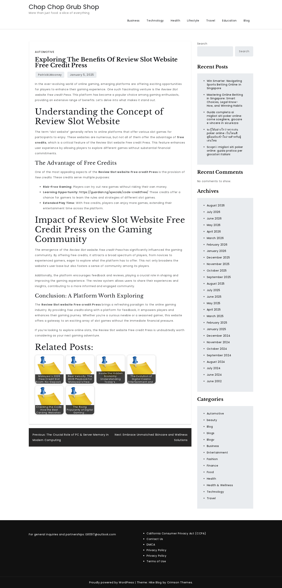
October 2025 (217, 270)
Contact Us (155, 539)
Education (229, 20)
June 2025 (214, 297)
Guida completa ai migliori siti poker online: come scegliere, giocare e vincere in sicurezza (224, 117)
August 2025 (216, 284)
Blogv (211, 440)
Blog (247, 20)
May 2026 (214, 225)
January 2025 (216, 329)
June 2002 (214, 381)
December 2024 (218, 336)
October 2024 (217, 349)
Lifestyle (193, 20)
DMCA (151, 544)
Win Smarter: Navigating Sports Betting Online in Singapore (224, 84)
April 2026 (214, 231)
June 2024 (214, 375)
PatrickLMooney (50, 75)
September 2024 (219, 355)
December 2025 (218, 257)
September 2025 (219, 277)
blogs (211, 433)
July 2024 (214, 368)
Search (202, 44)
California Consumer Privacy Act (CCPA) (176, 533)
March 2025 (215, 316)
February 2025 (217, 323)
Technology (155, 20)
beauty (212, 420)
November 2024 (218, 342)
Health (175, 20)
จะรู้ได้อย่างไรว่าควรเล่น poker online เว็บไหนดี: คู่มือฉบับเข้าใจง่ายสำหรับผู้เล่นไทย (224, 135)
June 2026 (214, 218)
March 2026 (215, 238)
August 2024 (216, 362)
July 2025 (213, 290)
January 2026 (216, 251)
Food (210, 472)
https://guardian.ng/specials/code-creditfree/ (113, 192)
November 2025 (218, 264)
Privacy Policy (157, 550)
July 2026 (213, 212)
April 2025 (214, 309)
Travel (210, 20)
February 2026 (217, 245)
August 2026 (216, 205)
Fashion (212, 459)
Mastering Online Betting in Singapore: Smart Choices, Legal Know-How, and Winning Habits (225, 100)
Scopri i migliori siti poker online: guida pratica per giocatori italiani (225, 150)
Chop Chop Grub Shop (64, 6)
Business (133, 20)
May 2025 (214, 303)
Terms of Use (156, 561)
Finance (212, 466)
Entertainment (217, 452)
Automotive (44, 52)
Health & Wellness (220, 485)
